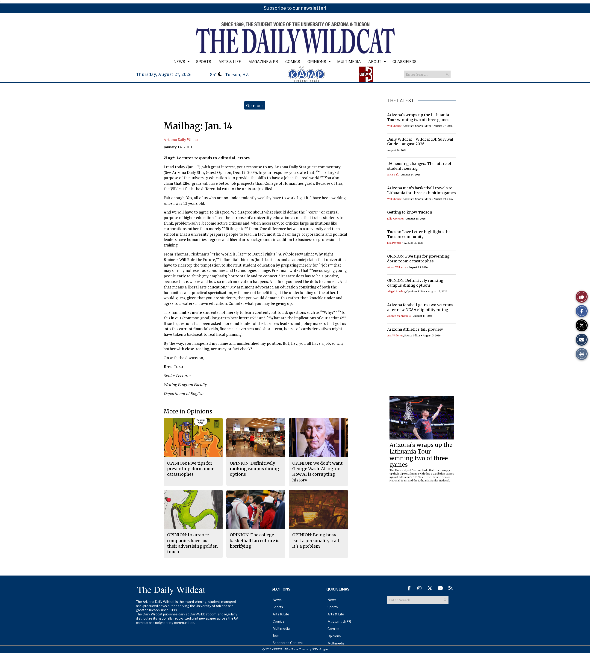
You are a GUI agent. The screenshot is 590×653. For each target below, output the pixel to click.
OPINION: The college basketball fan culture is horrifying (254, 540)
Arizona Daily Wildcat (182, 139)
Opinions (316, 61)
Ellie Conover (395, 218)
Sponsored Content (288, 643)
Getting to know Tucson (409, 212)
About (374, 61)
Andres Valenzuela (399, 316)
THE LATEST (400, 101)
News (179, 61)
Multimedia (349, 61)
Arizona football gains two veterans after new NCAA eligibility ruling (420, 307)
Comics (292, 61)
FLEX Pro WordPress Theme (291, 649)
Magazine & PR (263, 61)
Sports (203, 61)
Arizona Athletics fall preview (415, 329)
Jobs (276, 636)
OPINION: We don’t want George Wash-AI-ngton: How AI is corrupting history (317, 471)
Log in (324, 649)
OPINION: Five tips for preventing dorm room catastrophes (418, 258)
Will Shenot (394, 126)
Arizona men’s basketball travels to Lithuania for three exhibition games (421, 190)
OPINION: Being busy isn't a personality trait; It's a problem (316, 540)
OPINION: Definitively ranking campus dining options (415, 283)
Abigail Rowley (396, 291)
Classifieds (404, 61)
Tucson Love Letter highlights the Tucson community (419, 234)
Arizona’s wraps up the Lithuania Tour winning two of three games (418, 117)
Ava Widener (395, 335)
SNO (315, 649)
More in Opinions (188, 411)
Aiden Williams (396, 267)
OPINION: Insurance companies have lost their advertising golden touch (192, 543)
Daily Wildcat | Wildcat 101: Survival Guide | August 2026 (420, 141)
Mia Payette (394, 242)
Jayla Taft (393, 174)
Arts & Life (229, 61)
